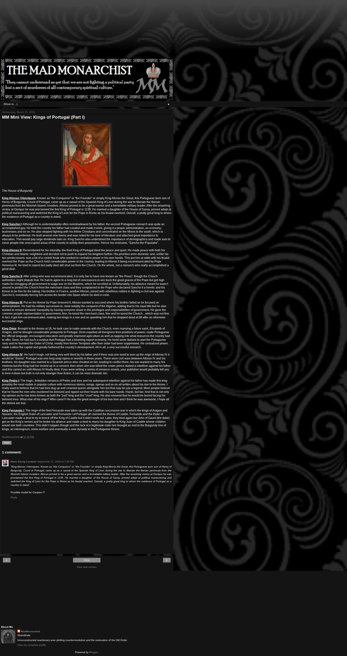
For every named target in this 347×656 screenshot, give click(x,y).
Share (7, 442)
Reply (14, 497)
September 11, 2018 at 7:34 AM (55, 461)
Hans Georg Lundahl (23, 461)
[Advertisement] (87, 30)
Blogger (93, 652)
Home (87, 560)
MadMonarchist (30, 631)
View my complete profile (31, 645)
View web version (87, 567)
